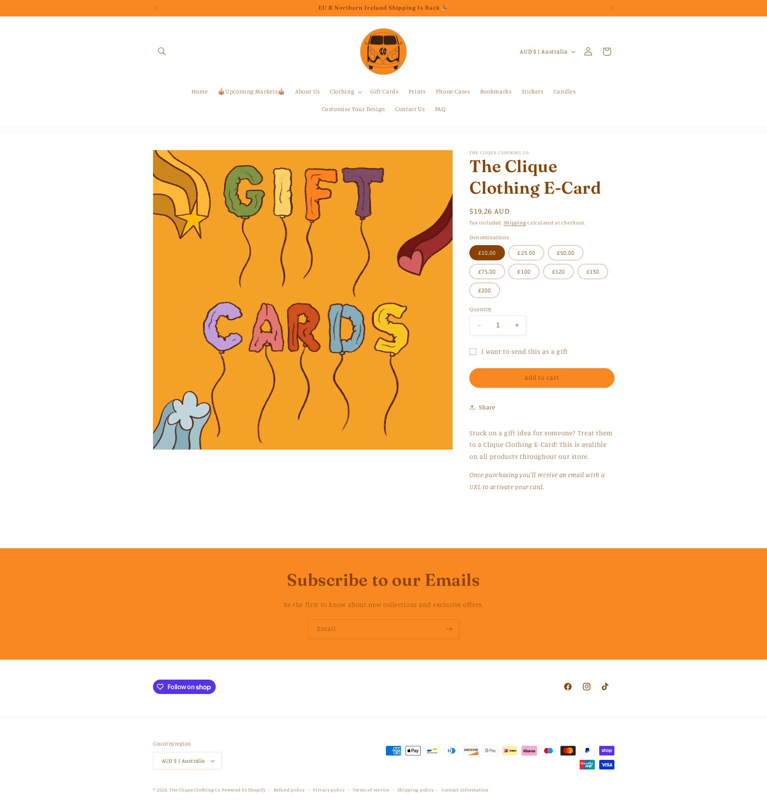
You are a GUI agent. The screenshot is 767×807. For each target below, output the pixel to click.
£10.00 (487, 252)
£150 (592, 271)
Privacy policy (328, 790)
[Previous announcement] (155, 8)
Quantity (480, 309)
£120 (558, 271)
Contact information (465, 790)
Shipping (515, 222)
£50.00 (565, 252)
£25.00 (526, 252)
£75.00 (487, 271)
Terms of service (371, 790)
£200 (484, 290)
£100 (523, 271)
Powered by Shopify (243, 790)
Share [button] (487, 407)
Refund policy (289, 790)
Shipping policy (415, 790)
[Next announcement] (611, 8)
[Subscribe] (449, 629)
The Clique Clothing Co (194, 790)
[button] (162, 51)
